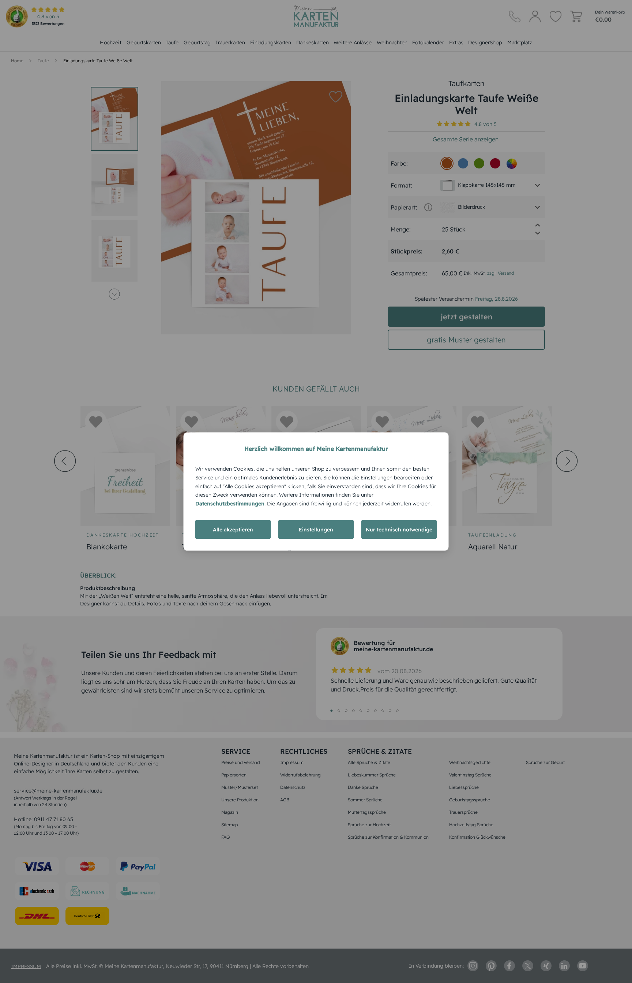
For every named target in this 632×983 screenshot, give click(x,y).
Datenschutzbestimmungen (229, 503)
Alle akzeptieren (233, 529)
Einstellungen (316, 529)
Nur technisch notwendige (399, 529)
